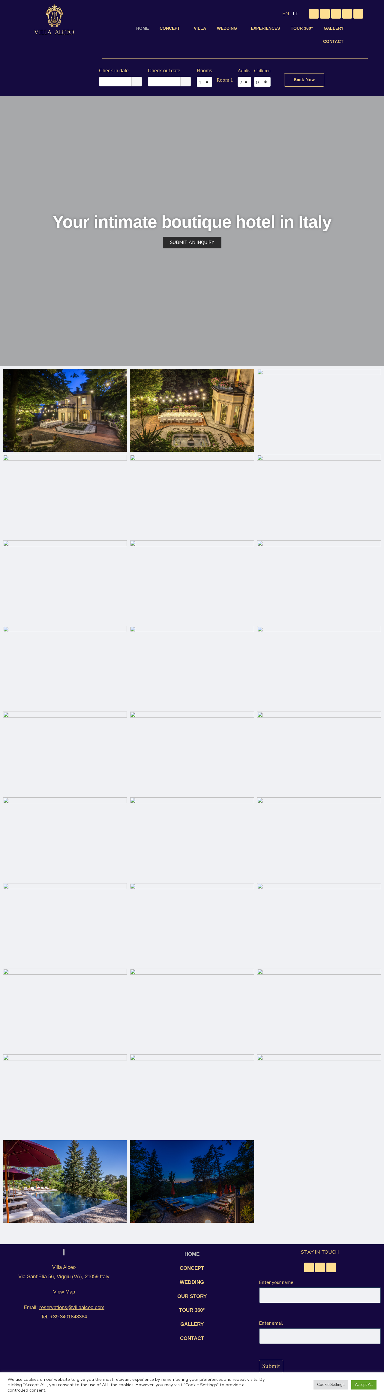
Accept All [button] (364, 1384)
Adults (244, 70)
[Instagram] (336, 14)
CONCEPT (170, 28)
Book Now (304, 79)
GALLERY (334, 28)
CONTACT (333, 41)
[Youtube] (347, 14)
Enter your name (276, 1282)
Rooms (204, 70)
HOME (142, 28)
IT (295, 13)
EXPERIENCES (265, 28)
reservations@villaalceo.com (71, 1307)
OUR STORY (192, 1296)
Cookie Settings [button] (331, 1384)
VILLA (200, 28)
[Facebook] (325, 14)
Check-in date (114, 70)
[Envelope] (358, 14)
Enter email (271, 1323)
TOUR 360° (302, 28)
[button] (171, 28)
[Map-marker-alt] (314, 14)
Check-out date (164, 70)
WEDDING (227, 28)
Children (262, 70)
